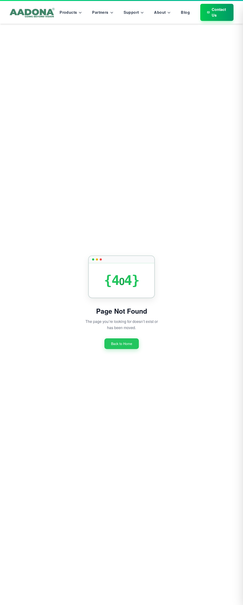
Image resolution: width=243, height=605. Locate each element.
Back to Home (121, 343)
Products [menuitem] (68, 12)
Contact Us (219, 12)
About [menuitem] (160, 12)
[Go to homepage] (32, 12)
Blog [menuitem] (185, 12)
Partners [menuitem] (100, 12)
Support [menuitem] (131, 12)
